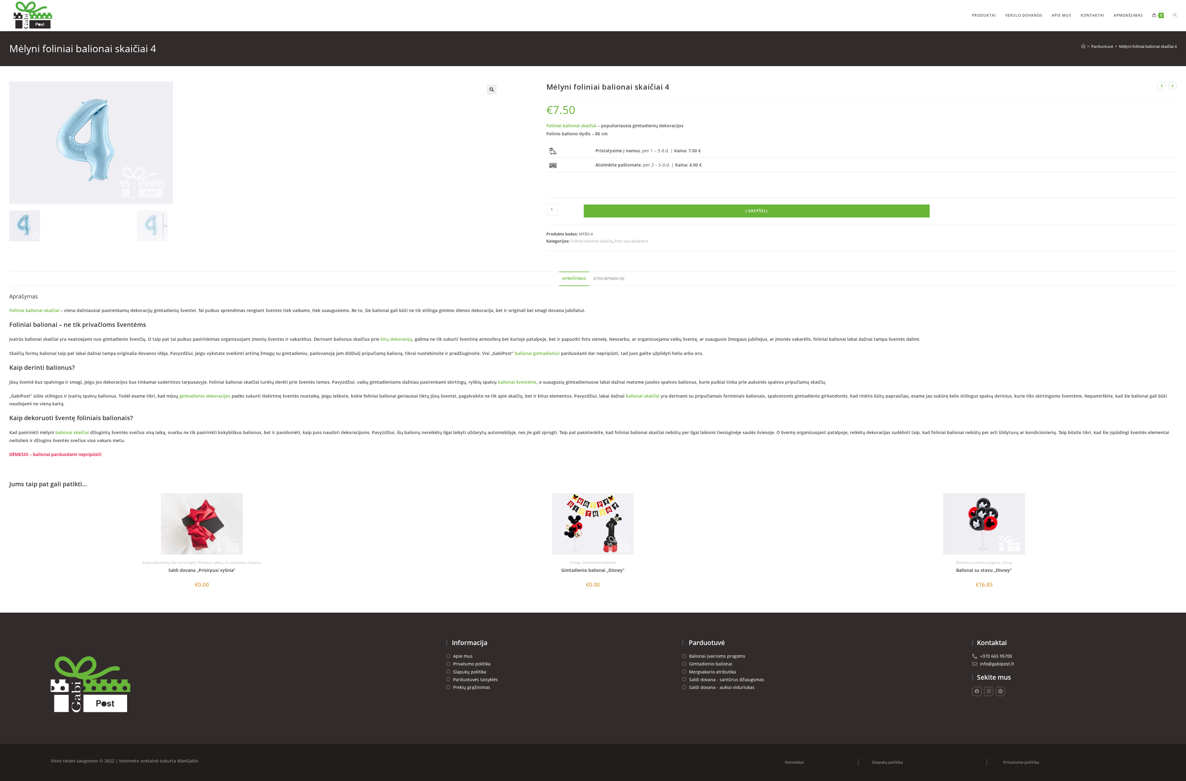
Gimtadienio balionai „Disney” (593, 570)
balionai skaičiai (642, 396)
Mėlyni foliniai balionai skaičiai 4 (1148, 46)
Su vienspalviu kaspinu (243, 562)
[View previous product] (1161, 86)
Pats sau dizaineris (631, 241)
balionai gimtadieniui (537, 353)
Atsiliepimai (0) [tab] (608, 278)
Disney (575, 562)
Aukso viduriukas (155, 562)
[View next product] (1172, 86)
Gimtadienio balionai (599, 562)
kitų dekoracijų (395, 339)
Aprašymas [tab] (574, 278)
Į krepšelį (757, 210)
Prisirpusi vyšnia (210, 562)
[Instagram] (988, 691)
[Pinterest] (1000, 691)
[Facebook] (977, 691)
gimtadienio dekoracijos (204, 396)
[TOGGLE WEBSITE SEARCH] (1174, 15)
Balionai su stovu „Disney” (984, 570)
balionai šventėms (517, 382)
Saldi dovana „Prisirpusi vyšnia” (201, 570)
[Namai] (1083, 46)
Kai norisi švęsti (183, 562)
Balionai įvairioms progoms (978, 562)
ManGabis (187, 761)
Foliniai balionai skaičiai (571, 126)
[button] (492, 90)
